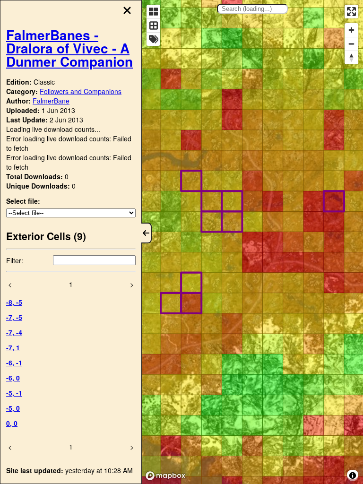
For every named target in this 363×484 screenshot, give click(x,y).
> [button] (132, 284)
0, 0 (11, 423)
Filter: (14, 260)
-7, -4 (14, 332)
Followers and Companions (80, 91)
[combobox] (252, 9)
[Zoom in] (351, 30)
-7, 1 (13, 347)
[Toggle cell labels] (153, 39)
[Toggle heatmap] (153, 11)
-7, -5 (14, 317)
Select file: (23, 201)
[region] (252, 242)
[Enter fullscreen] (351, 11)
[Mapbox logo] (165, 475)
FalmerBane (51, 100)
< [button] (10, 284)
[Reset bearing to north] (351, 57)
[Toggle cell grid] (153, 25)
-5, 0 (13, 408)
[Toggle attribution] (352, 475)
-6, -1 (14, 362)
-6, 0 (13, 377)
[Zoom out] (351, 44)
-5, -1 (14, 393)
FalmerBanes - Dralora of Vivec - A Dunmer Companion (69, 48)
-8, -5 (14, 302)
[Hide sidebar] (146, 233)
